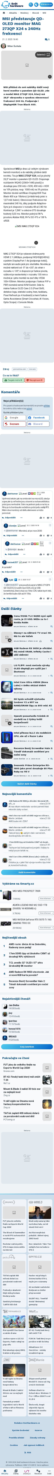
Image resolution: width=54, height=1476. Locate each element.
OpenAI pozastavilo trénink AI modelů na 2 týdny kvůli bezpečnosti (31, 719)
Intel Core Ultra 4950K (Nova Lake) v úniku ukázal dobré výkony (31, 685)
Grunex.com (8, 1071)
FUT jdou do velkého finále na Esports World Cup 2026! (19, 1066)
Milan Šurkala (14, 46)
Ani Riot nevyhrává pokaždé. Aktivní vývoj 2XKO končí (39, 1236)
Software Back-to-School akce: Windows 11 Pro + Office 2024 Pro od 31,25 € (40, 1394)
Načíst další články (27, 784)
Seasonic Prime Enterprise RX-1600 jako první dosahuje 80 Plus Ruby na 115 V (33, 768)
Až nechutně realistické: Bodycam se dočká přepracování (39, 1290)
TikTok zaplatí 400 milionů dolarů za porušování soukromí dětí (21, 1115)
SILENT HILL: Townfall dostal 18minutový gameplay (38, 1301)
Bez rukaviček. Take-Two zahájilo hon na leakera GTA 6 (40, 1247)
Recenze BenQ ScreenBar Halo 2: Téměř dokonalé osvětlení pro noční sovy (33, 751)
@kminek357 (12, 585)
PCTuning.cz (9, 1119)
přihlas (47, 405)
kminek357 (12, 562)
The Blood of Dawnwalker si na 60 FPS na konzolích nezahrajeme (14, 1236)
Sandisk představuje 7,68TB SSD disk (12, 1303)
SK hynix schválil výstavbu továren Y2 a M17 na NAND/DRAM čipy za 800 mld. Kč (33, 702)
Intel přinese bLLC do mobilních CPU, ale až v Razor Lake (32, 734)
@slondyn (12, 549)
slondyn (13, 526)
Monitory (24, 13)
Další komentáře (27, 872)
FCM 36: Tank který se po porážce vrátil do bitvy (40, 1340)
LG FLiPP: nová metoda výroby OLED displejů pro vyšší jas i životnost (32, 668)
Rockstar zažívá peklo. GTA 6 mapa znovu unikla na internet (13, 1247)
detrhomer (12, 494)
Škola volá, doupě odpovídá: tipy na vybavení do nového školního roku (37, 1409)
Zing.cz (6, 1095)
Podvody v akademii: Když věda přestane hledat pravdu (12, 1293)
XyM (11, 580)
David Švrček (19, 759)
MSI (44, 13)
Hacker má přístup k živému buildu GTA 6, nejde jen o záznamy (38, 1278)
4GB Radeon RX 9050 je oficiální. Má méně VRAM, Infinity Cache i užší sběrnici (33, 651)
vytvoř (29, 408)
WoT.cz (6, 1083)
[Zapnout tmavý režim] (36, 4)
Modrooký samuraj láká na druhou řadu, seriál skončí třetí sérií (39, 1224)
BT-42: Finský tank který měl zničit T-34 (21, 1078)
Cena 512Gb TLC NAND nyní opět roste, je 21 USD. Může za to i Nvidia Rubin (33, 619)
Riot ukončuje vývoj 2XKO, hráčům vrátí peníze (14, 1351)
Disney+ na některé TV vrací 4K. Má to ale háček (33, 634)
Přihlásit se (46, 4)
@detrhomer (12, 531)
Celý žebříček (27, 1047)
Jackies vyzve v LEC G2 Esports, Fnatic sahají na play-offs (13, 1342)
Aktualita (13, 13)
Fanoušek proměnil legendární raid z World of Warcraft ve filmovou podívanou (13, 1406)
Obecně (35, 13)
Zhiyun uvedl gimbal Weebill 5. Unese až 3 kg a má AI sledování (39, 1382)
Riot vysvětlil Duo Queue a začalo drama (13, 1331)
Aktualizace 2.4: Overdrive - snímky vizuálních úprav (37, 1350)
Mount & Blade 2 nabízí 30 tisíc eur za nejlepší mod (22, 1090)
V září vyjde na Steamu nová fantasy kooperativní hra (18, 1103)
